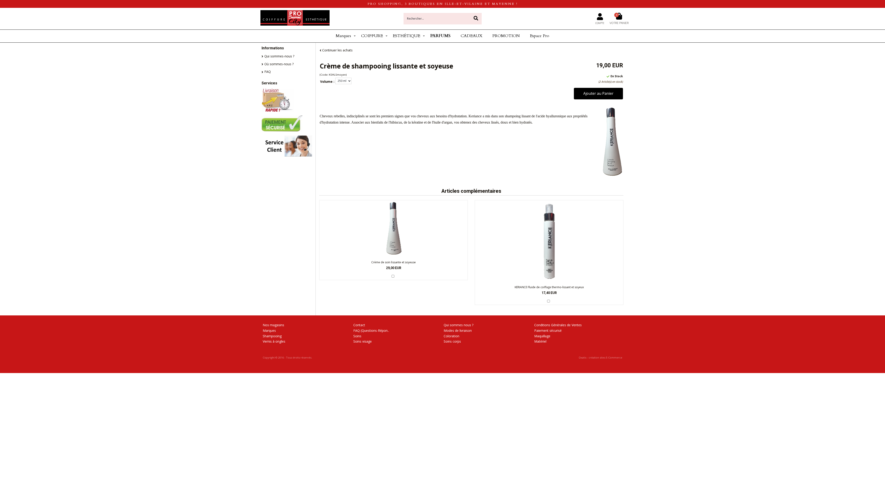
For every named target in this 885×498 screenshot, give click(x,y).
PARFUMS (440, 36)
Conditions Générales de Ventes (558, 325)
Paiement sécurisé (548, 330)
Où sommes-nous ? (279, 64)
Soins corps (452, 341)
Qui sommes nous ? (458, 325)
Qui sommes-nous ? (279, 56)
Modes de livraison (458, 330)
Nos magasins (273, 325)
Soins (357, 336)
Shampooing (272, 336)
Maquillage (542, 336)
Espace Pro (539, 36)
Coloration (451, 336)
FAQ (267, 71)
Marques (343, 36)
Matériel (540, 341)
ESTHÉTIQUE (406, 36)
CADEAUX (471, 36)
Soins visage (362, 341)
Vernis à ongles (274, 341)
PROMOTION (506, 36)
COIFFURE (372, 36)
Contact (359, 325)
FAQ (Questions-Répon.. (371, 330)
